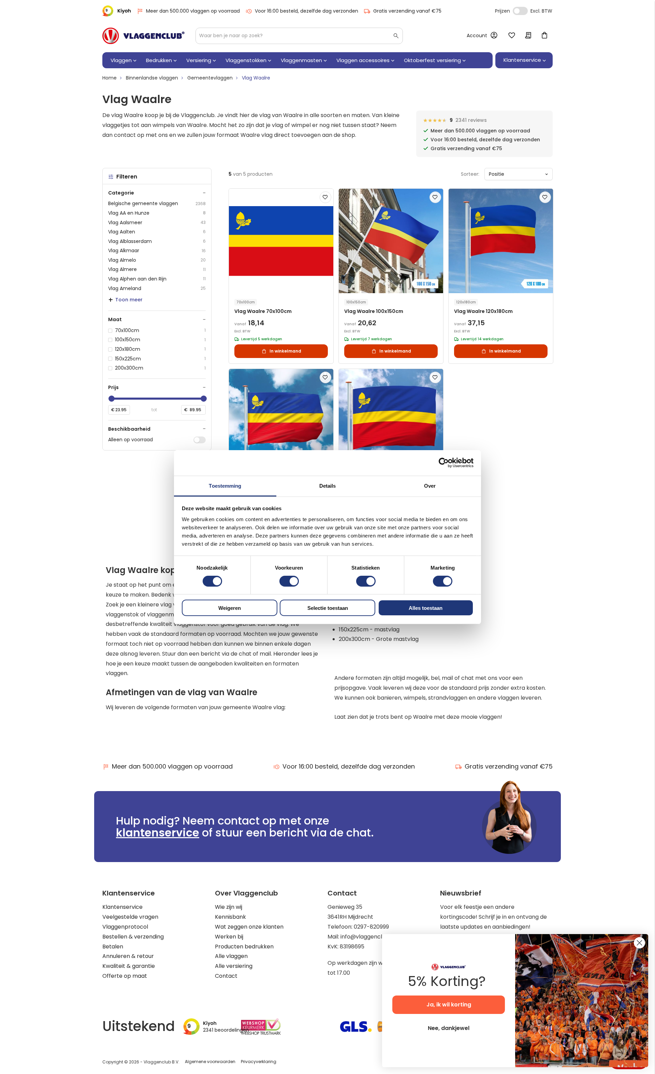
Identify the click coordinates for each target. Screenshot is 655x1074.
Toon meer (129, 299)
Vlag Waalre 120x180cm (483, 311)
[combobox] (299, 36)
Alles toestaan (425, 608)
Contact (226, 976)
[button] (325, 197)
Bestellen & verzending (133, 937)
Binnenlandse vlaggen (152, 77)
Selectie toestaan (327, 608)
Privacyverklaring (258, 1061)
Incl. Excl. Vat (520, 11)
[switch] (289, 581)
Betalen (112, 946)
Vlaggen (121, 60)
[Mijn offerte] (528, 36)
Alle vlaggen (231, 956)
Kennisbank (230, 917)
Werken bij (229, 937)
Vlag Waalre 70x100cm (263, 311)
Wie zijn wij (228, 907)
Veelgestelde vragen (130, 917)
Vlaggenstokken (245, 60)
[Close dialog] (639, 943)
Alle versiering (233, 966)
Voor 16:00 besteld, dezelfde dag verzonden (306, 11)
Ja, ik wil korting (448, 1004)
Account (477, 35)
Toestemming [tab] (225, 485)
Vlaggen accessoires (363, 60)
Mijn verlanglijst (512, 36)
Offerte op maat (124, 976)
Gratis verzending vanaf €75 (407, 11)
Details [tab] (327, 485)
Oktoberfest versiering (432, 60)
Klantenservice (122, 907)
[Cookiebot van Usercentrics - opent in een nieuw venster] (444, 463)
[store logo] (143, 36)
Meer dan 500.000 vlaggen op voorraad (193, 11)
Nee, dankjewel (448, 1028)
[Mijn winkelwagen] (544, 36)
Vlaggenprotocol (125, 927)
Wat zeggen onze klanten (249, 927)
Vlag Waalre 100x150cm (373, 311)
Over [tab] (430, 485)
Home (109, 77)
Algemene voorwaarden (210, 1061)
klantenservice (157, 832)
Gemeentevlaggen (210, 77)
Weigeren (229, 608)
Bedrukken (159, 60)
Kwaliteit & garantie (128, 966)
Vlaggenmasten (301, 60)
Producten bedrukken (244, 946)
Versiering (198, 60)
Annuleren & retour (128, 956)
